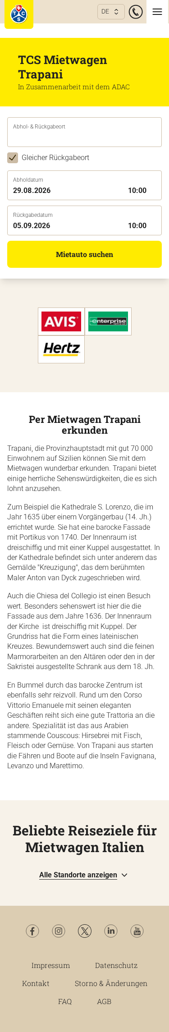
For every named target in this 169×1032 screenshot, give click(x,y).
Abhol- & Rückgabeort (39, 127)
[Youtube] (137, 931)
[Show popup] (159, 137)
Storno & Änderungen (111, 983)
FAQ (65, 1001)
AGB (104, 1001)
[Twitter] (85, 931)
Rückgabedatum (33, 215)
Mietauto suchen (84, 254)
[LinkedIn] (111, 931)
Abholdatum (28, 180)
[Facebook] (32, 931)
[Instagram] (59, 931)
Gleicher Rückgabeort (55, 157)
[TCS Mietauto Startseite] (19, 14)
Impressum (51, 965)
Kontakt (36, 983)
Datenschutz (116, 965)
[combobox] (84, 138)
